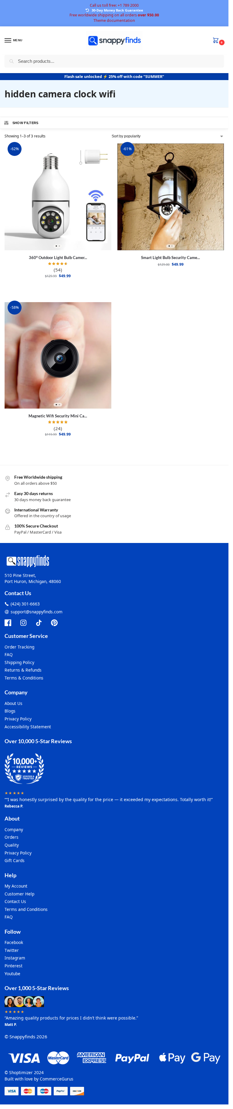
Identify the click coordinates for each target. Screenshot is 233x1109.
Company (14, 829)
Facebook (14, 942)
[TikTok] (38, 622)
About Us (13, 703)
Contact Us (15, 901)
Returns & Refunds (23, 670)
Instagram (15, 958)
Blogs (10, 711)
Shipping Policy (19, 662)
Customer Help (19, 894)
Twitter (12, 950)
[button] (217, 40)
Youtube (12, 973)
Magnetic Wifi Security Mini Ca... (58, 415)
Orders (12, 837)
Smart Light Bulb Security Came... (170, 257)
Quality (12, 845)
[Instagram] (23, 622)
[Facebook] (8, 622)
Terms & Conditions (24, 678)
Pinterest (13, 966)
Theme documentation (114, 20)
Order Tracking (19, 647)
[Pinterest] (54, 622)
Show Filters (25, 123)
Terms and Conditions (26, 909)
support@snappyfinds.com (36, 612)
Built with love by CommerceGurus (39, 1079)
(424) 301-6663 (25, 604)
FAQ (9, 654)
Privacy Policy (18, 719)
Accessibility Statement (28, 727)
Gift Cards (15, 860)
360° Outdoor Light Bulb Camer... (58, 257)
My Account (16, 886)
